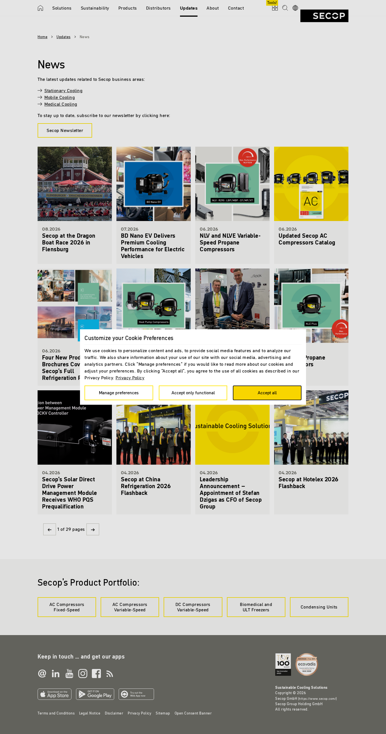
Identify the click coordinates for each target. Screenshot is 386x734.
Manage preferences (119, 392)
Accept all (267, 392)
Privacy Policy (130, 377)
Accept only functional (193, 392)
